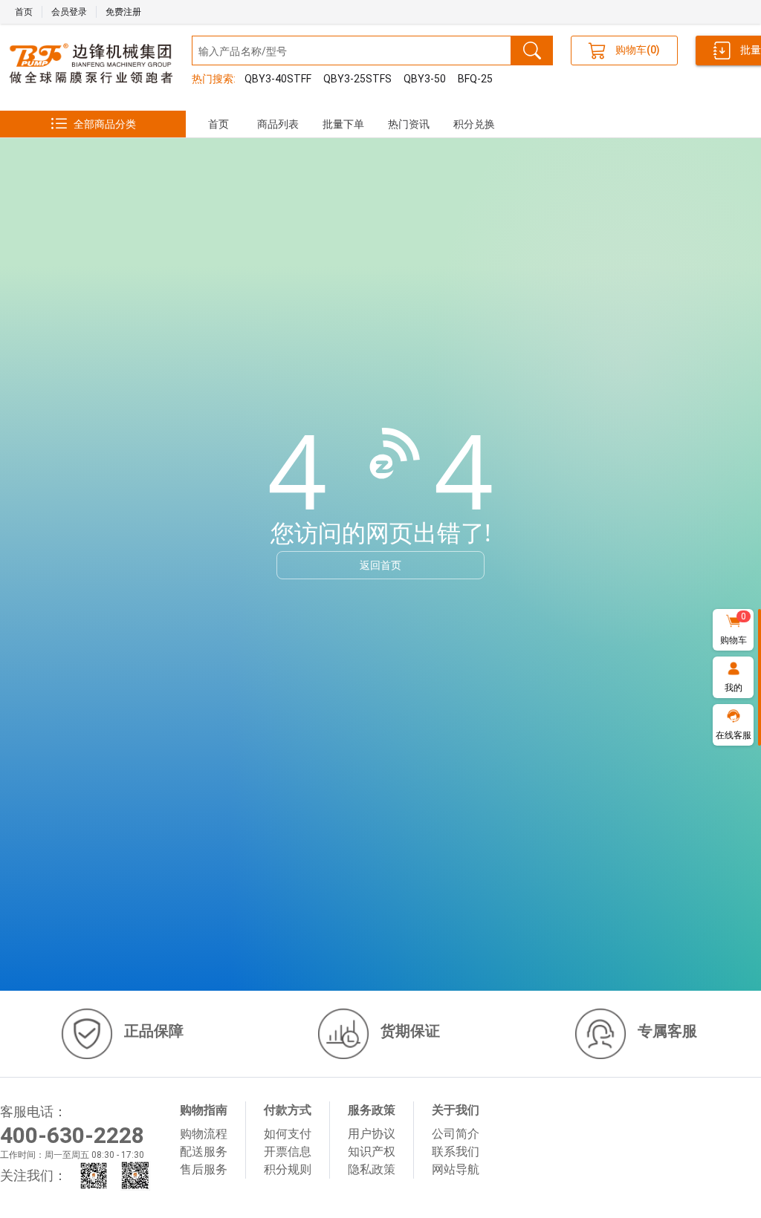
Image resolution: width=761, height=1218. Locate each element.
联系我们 (455, 1151)
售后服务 (203, 1169)
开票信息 (287, 1151)
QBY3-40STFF (278, 79)
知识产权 (371, 1151)
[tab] (218, 124)
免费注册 (123, 12)
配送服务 (203, 1151)
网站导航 (455, 1169)
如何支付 (287, 1134)
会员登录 (69, 12)
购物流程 (203, 1134)
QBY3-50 (425, 79)
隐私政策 (371, 1169)
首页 (24, 12)
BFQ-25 (475, 79)
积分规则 (287, 1169)
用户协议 (371, 1134)
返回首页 (380, 565)
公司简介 (455, 1134)
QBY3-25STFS (357, 79)
